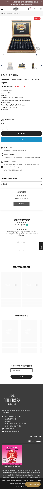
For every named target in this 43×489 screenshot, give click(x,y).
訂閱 (21, 377)
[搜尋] (35, 9)
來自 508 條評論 (20, 225)
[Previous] (36, 55)
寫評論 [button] (21, 204)
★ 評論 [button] (41, 246)
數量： (3, 123)
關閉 (41, 2)
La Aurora (9, 75)
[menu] (2, 8)
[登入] (40, 8)
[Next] (40, 55)
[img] (21, 222)
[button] (20, 251)
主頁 (2, 13)
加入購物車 (22, 133)
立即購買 (21, 139)
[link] (11, 302)
